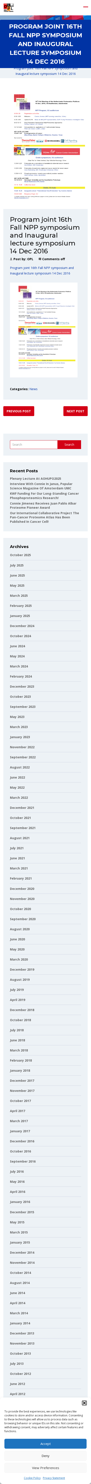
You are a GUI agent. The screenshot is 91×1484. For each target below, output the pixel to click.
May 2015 (17, 1222)
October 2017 (20, 1101)
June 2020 (17, 939)
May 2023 (17, 717)
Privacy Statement (54, 1478)
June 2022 (17, 777)
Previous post (19, 411)
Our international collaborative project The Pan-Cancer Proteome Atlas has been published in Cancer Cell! (44, 517)
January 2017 (20, 1131)
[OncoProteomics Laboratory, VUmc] (8, 7)
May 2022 (17, 787)
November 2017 (22, 1091)
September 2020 (23, 919)
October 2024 (20, 636)
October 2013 (20, 1353)
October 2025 (20, 555)
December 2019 (22, 969)
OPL (30, 259)
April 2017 (17, 1111)
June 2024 (17, 646)
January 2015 (20, 1242)
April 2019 (17, 1000)
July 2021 (17, 848)
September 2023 (23, 707)
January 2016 (20, 1202)
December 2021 (22, 808)
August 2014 (20, 1283)
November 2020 (22, 899)
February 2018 (21, 1060)
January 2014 (20, 1323)
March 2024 (19, 666)
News (33, 389)
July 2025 (17, 565)
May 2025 (17, 585)
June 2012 (17, 1384)
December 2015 (22, 1212)
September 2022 (23, 757)
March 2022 (19, 797)
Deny (45, 1455)
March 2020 (19, 959)
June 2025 (17, 575)
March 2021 (19, 868)
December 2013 (22, 1333)
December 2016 (22, 1141)
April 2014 (17, 1303)
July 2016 (17, 1171)
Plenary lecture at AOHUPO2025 (35, 478)
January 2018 (20, 1070)
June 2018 (17, 1040)
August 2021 (20, 838)
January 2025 (20, 616)
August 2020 (20, 929)
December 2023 (22, 686)
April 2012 (17, 1394)
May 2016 (17, 1181)
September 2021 (23, 828)
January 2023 (20, 737)
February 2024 (21, 676)
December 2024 (22, 626)
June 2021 (17, 858)
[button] (84, 1403)
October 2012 (20, 1374)
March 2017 (19, 1121)
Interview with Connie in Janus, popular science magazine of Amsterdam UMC (41, 486)
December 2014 (22, 1252)
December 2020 (22, 889)
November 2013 (22, 1343)
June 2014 (17, 1293)
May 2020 (17, 949)
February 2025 (21, 606)
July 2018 (17, 1030)
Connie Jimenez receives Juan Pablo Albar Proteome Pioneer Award (43, 505)
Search (69, 444)
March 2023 (19, 727)
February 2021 (21, 878)
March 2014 (19, 1313)
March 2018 (19, 1050)
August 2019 (20, 979)
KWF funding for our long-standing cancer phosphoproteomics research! (44, 495)
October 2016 (20, 1151)
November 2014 (22, 1262)
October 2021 (20, 818)
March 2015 (19, 1232)
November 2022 (22, 747)
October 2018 (20, 1020)
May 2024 (17, 656)
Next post (75, 411)
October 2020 (20, 909)
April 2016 (17, 1192)
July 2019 (17, 990)
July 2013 (17, 1363)
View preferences (45, 1468)
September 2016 (23, 1161)
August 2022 (20, 767)
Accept (45, 1443)
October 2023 (20, 696)
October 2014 (20, 1273)
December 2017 (22, 1080)
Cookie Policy (32, 1478)
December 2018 (22, 1010)
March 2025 (19, 595)
